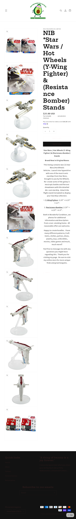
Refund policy (10, 480)
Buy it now (57, 144)
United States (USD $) (14, 511)
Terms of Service (11, 476)
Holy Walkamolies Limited (53, 514)
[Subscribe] (54, 492)
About (7, 467)
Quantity (46, 127)
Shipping (54, 116)
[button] (6, 10)
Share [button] (47, 272)
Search (7, 462)
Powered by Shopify (65, 514)
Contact (8, 471)
